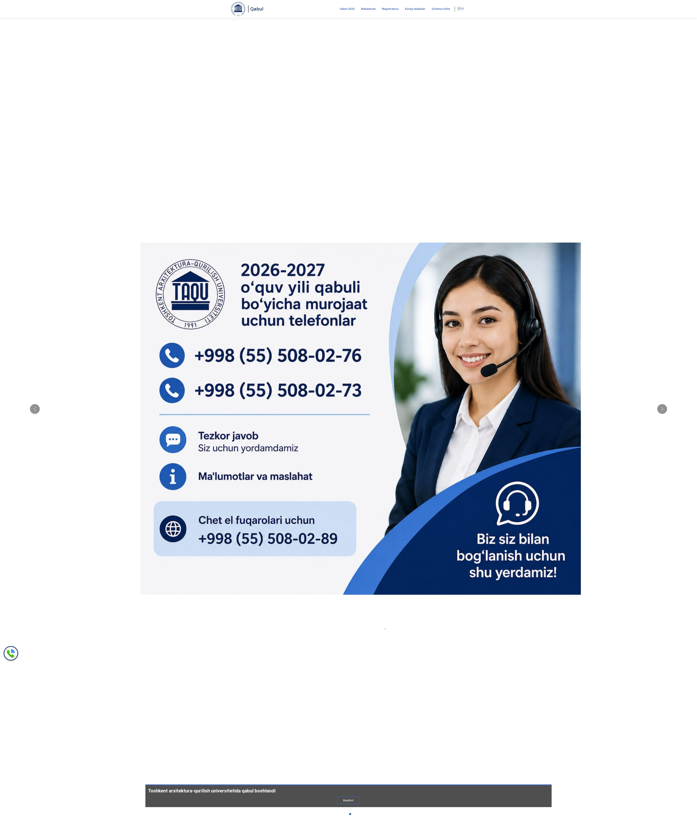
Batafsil (348, 800)
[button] (35, 409)
